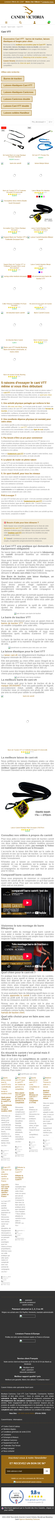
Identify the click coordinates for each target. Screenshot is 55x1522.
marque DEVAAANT (11, 686)
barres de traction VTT (12, 623)
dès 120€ (20, 2)
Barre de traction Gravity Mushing (14, 374)
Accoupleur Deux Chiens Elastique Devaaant (14, 229)
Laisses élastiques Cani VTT (18, 85)
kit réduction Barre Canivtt (14, 340)
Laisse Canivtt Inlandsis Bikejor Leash (41, 265)
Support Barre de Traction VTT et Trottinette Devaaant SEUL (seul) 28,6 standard (14, 266)
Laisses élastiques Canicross (18, 92)
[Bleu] (39, 272)
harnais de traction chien (12, 1012)
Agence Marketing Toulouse (29, 1519)
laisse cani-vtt (10, 655)
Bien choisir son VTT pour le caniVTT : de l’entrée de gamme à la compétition (20, 1098)
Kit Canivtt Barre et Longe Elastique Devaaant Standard (14, 156)
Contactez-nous (47, 2)
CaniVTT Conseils (4, 1154)
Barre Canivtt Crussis (41, 340)
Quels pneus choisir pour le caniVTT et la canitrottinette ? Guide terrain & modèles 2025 (6, 1104)
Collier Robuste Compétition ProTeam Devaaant (14, 304)
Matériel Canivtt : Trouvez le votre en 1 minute (47, 1094)
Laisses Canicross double (17, 99)
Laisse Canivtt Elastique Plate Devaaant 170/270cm (40, 229)
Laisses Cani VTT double (16, 106)
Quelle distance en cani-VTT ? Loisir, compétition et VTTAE (33, 1098)
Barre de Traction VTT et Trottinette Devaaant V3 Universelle (14, 191)
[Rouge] (37, 196)
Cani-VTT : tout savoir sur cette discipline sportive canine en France (5, 1190)
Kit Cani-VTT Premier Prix (40, 155)
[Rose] (44, 196)
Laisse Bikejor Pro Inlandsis (41, 190)
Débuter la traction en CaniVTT (19, 1178)
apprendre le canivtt (19, 995)
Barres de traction (13, 78)
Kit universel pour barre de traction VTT (41, 304)
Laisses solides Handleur (16, 113)
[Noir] (39, 196)
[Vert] (41, 196)
